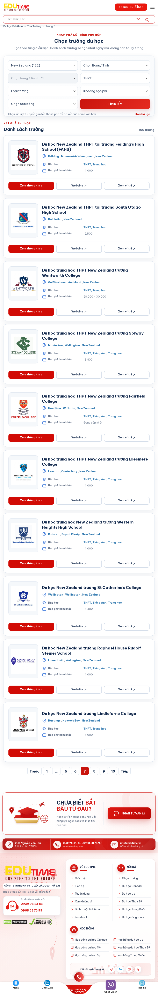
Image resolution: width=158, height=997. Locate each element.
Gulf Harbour (57, 282)
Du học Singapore (133, 917)
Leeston (53, 471)
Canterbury (69, 471)
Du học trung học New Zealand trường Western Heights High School (88, 525)
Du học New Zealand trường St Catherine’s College (91, 587)
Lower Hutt (56, 660)
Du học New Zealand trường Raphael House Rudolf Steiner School (91, 651)
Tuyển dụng (82, 893)
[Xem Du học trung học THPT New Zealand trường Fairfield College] (23, 409)
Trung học (99, 164)
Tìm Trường (34, 26)
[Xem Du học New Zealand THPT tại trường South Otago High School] (23, 220)
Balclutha (55, 219)
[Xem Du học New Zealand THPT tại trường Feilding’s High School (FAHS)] (23, 157)
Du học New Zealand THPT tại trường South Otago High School (91, 210)
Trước (34, 771)
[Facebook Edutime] (111, 969)
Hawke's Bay (71, 720)
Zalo (120, 969)
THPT (87, 164)
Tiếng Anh (99, 353)
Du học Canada (132, 886)
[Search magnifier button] (147, 20)
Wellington (72, 345)
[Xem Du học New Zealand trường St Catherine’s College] (23, 598)
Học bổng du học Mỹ (88, 947)
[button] (152, 7)
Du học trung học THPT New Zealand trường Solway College (93, 336)
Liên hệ (79, 886)
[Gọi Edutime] (138, 969)
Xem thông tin (31, 185)
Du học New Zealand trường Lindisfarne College (89, 713)
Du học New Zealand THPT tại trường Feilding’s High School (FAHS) (93, 147)
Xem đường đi (83, 901)
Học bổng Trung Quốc (131, 955)
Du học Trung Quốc (134, 909)
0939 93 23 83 (72, 843)
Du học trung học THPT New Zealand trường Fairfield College (93, 399)
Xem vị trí (126, 185)
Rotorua (53, 534)
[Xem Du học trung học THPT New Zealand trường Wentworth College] (23, 283)
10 (113, 771)
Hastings (54, 720)
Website (79, 185)
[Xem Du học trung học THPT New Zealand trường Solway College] (23, 346)
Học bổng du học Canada (91, 939)
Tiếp (124, 771)
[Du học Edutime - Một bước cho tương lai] (16, 7)
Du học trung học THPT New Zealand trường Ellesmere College (95, 462)
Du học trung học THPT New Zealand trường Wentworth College (85, 273)
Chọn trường (130, 878)
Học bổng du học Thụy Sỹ (133, 947)
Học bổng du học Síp (88, 955)
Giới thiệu (81, 878)
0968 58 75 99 (92, 843)
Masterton (55, 345)
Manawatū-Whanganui (77, 156)
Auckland (74, 282)
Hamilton (54, 408)
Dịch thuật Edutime (87, 909)
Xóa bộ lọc (142, 114)
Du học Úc (128, 893)
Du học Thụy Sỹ (132, 901)
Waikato (69, 408)
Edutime (17, 26)
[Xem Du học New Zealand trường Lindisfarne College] (23, 724)
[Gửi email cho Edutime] (129, 969)
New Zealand (104, 156)
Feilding (53, 156)
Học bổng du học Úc (130, 939)
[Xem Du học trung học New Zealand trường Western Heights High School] (23, 535)
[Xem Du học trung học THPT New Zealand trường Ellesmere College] (23, 472)
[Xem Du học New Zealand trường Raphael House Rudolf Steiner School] (23, 661)
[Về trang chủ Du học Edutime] (32, 873)
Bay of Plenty (71, 534)
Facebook (81, 917)
